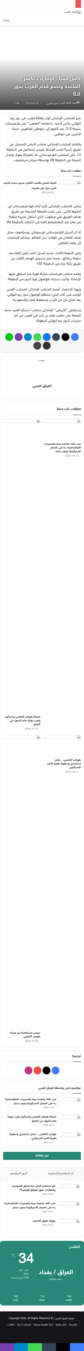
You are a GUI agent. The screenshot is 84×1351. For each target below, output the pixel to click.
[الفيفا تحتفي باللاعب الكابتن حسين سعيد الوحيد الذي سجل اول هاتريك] (70, 187)
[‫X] (44, 393)
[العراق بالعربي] (72, 12)
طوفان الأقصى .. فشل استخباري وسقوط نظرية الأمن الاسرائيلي (64, 763)
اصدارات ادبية (24, 1324)
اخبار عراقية (61, 1324)
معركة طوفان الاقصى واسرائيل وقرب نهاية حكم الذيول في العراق (22, 720)
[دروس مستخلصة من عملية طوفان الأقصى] (21, 882)
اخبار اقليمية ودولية (43, 1324)
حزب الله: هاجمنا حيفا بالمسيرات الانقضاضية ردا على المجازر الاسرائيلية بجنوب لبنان (62, 447)
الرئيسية (73, 1324)
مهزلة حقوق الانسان (44, 1221)
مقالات (11, 1324)
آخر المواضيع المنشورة (60, 1173)
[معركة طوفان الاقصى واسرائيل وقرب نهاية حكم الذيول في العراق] (21, 566)
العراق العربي (52, 103)
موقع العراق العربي (64, 1318)
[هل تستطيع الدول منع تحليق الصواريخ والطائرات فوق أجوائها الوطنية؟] (69, 1191)
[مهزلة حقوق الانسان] (69, 1226)
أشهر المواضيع (19, 1173)
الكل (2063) (42, 1155)
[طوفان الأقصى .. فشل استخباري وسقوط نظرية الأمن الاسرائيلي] (62, 745)
